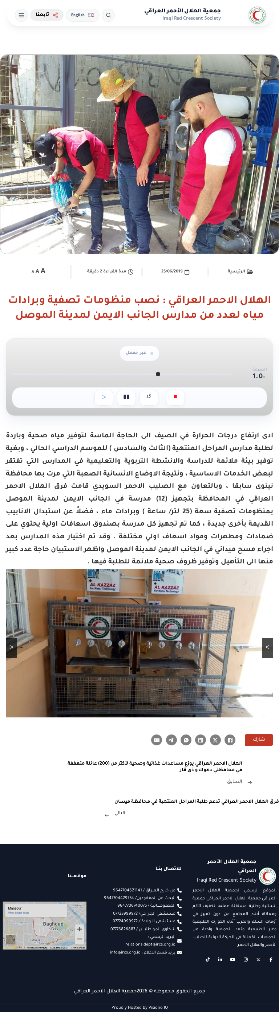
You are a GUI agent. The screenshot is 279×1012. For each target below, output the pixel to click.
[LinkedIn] (200, 739)
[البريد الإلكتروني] (156, 739)
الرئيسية (236, 272)
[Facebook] (230, 739)
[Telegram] (171, 739)
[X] (215, 739)
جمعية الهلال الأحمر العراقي (182, 11)
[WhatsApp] (186, 739)
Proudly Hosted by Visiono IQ (140, 1008)
